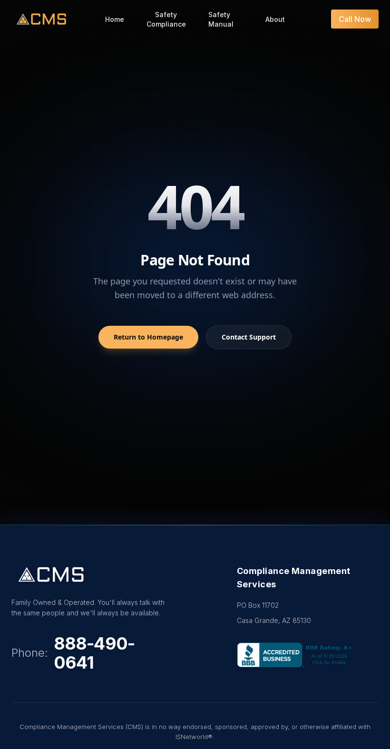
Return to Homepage (148, 336)
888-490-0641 (94, 653)
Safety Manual (221, 19)
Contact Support (249, 336)
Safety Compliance (166, 19)
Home (114, 19)
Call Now (355, 19)
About (275, 19)
